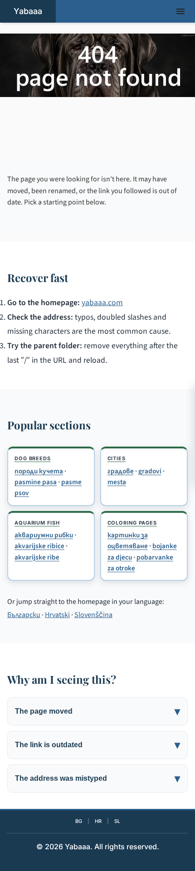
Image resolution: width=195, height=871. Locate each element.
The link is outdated (49, 745)
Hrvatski (57, 615)
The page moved (44, 711)
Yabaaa (28, 11)
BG (78, 821)
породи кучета (39, 471)
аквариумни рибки (44, 535)
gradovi (149, 471)
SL (117, 821)
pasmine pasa (36, 482)
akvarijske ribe (37, 557)
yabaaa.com (102, 302)
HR (98, 821)
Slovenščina (93, 615)
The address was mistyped (61, 778)
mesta (116, 482)
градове (120, 471)
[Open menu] (180, 11)
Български (23, 615)
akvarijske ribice (39, 546)
